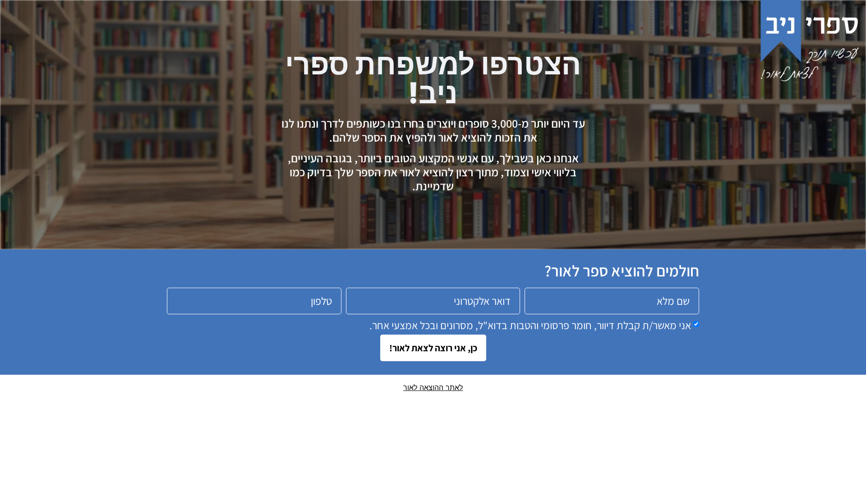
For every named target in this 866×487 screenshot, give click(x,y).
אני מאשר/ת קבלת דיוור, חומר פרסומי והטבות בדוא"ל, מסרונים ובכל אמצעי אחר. (530, 324)
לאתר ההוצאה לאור (433, 387)
